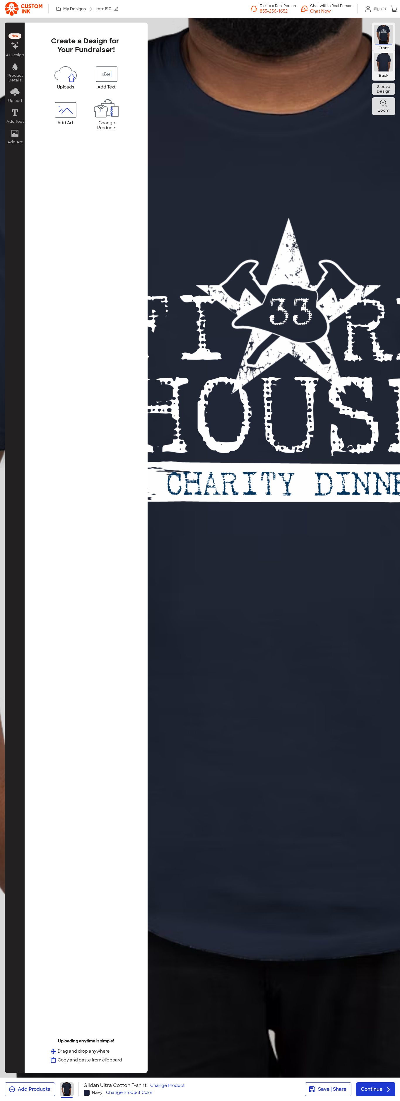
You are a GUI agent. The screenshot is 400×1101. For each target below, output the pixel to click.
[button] (331, 11)
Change (167, 1085)
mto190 (104, 8)
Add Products (34, 1089)
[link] (23, 9)
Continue (371, 1089)
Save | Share (332, 1089)
